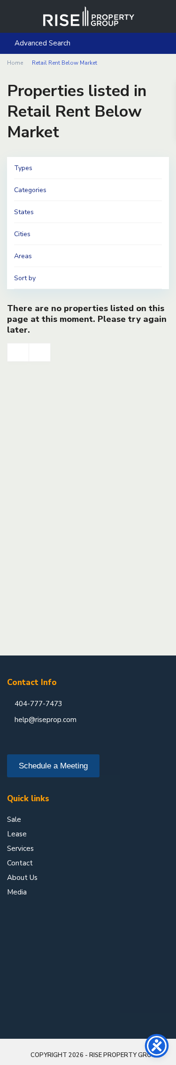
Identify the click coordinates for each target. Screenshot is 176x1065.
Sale (14, 819)
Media (17, 892)
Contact (20, 863)
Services (20, 848)
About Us (22, 877)
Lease (17, 834)
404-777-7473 (38, 703)
